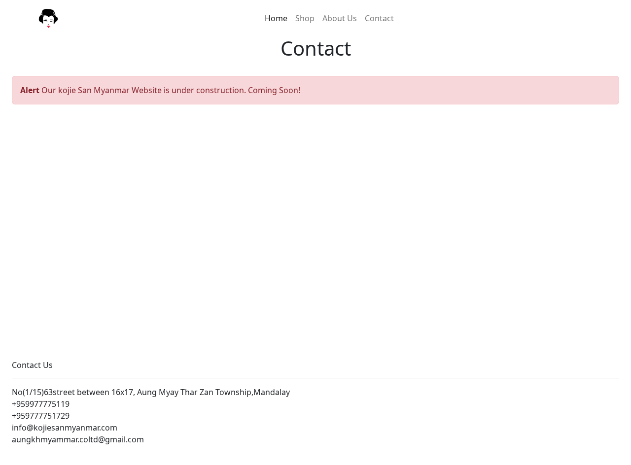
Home (276, 18)
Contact (379, 18)
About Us (339, 18)
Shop (305, 18)
